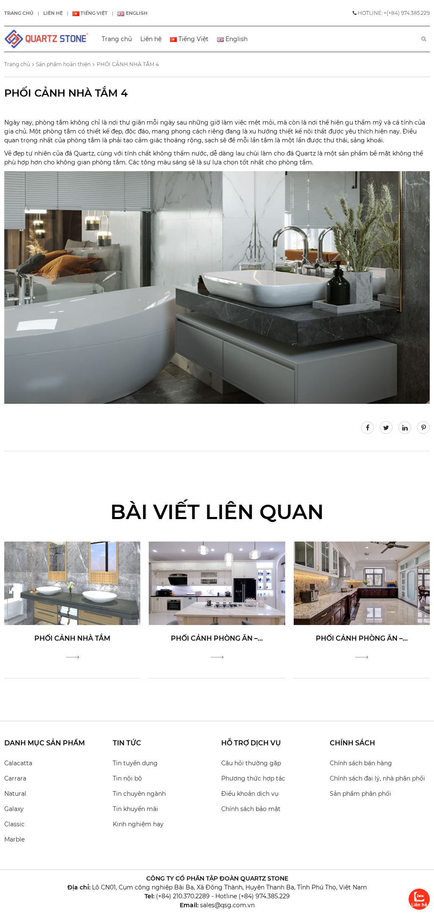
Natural (15, 793)
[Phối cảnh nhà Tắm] (72, 582)
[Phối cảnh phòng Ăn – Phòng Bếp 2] (362, 582)
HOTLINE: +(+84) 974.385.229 (393, 13)
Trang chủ (18, 13)
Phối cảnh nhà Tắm (72, 638)
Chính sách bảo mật (251, 809)
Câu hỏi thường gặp (251, 763)
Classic (14, 824)
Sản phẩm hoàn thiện (63, 64)
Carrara (15, 778)
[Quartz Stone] (46, 39)
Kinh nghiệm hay (138, 824)
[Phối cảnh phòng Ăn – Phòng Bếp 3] (217, 582)
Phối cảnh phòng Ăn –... (217, 638)
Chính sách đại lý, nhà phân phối (377, 778)
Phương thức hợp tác (253, 778)
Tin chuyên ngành (139, 793)
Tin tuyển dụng (135, 763)
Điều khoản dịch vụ (249, 793)
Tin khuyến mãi (135, 809)
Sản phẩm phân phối (360, 793)
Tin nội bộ (127, 778)
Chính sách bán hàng (361, 763)
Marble (14, 839)
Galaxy (14, 809)
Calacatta (18, 763)
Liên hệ (53, 13)
